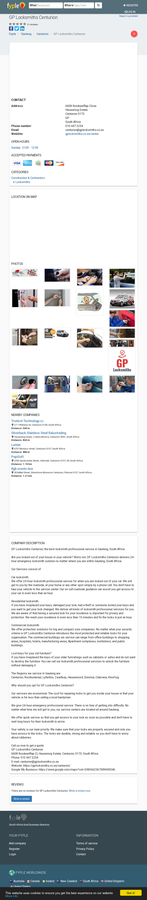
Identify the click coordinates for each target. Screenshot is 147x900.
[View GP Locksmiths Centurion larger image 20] (24, 401)
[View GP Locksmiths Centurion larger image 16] (24, 382)
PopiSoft (17, 457)
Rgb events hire (22, 469)
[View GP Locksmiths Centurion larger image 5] (24, 298)
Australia (18, 881)
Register (132, 5)
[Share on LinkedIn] (22, 28)
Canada (35, 881)
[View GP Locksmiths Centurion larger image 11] (57, 333)
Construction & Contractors (28, 178)
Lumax (16, 445)
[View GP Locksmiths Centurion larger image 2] (57, 275)
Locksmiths (22, 182)
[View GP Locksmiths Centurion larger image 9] (122, 318)
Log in (131, 11)
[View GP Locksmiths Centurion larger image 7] (89, 302)
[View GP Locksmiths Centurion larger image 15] (122, 361)
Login (12, 854)
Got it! (131, 893)
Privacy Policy (85, 849)
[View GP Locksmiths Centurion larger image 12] (89, 338)
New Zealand (68, 881)
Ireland (49, 881)
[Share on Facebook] (11, 28)
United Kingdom (114, 881)
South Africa (90, 881)
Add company (17, 843)
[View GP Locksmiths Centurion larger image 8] (122, 298)
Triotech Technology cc (27, 421)
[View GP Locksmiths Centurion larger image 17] (57, 384)
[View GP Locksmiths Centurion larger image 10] (24, 336)
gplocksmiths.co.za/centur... (82, 134)
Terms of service (87, 843)
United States (21, 886)
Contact (81, 854)
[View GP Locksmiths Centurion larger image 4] (122, 278)
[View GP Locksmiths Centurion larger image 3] (89, 277)
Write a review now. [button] (80, 790)
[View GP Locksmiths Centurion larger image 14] (122, 343)
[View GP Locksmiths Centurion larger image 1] (24, 272)
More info (11, 896)
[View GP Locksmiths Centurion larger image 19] (122, 384)
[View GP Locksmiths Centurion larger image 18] (89, 384)
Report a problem (128, 16)
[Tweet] (17, 28)
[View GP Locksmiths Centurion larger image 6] (57, 297)
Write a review (22, 798)
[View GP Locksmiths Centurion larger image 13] (122, 333)
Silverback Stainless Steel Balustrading (38, 433)
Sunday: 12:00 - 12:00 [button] (24, 147)
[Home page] (16, 5)
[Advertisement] (41, 69)
